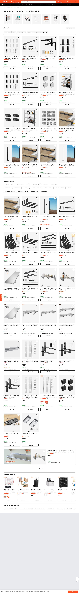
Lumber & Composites (10, 7)
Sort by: (68, 27)
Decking (16, 7)
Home (5, 7)
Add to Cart (12, 68)
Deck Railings (21, 7)
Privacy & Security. (46, 591)
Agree (73, 591)
